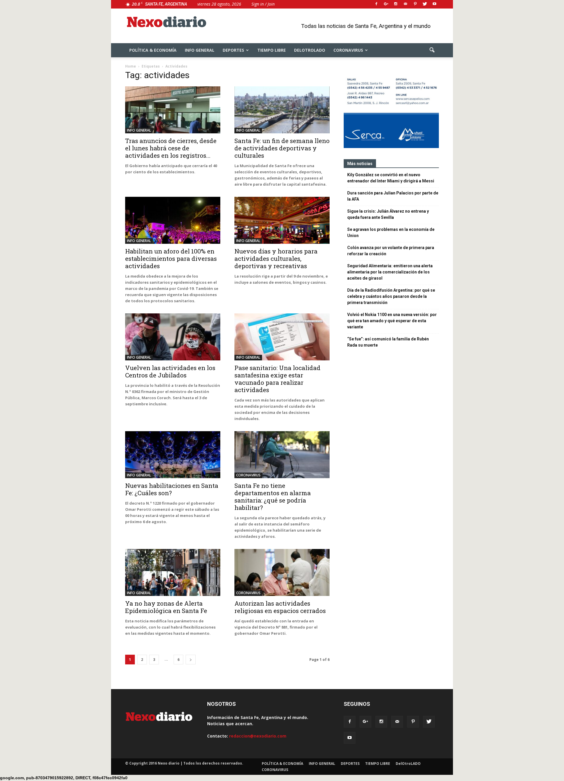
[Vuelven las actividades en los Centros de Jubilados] (172, 336)
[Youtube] (434, 4)
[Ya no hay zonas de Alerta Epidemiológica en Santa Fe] (172, 572)
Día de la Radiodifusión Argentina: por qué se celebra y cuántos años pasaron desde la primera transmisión (391, 296)
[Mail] (405, 4)
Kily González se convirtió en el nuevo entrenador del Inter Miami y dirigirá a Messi (390, 177)
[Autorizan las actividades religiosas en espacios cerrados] (282, 572)
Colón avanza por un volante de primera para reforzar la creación (390, 250)
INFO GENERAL (199, 50)
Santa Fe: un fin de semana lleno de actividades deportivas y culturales (282, 148)
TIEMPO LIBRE (271, 50)
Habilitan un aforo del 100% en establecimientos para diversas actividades (171, 258)
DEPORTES (233, 50)
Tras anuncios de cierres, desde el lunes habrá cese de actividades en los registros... (170, 148)
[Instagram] (395, 4)
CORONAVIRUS (348, 50)
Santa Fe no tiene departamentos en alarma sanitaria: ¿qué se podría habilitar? (272, 496)
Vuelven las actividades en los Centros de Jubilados (170, 371)
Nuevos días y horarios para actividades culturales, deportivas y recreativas (276, 258)
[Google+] (386, 4)
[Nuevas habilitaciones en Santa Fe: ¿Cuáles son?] (172, 454)
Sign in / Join (263, 4)
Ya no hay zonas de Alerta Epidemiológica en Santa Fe (166, 607)
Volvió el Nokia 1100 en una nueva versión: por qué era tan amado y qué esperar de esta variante (392, 320)
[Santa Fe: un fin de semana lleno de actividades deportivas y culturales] (282, 109)
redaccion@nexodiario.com (257, 736)
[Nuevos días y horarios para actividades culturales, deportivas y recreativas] (282, 220)
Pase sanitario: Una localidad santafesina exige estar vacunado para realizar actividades (277, 379)
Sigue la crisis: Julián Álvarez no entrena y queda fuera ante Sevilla (388, 214)
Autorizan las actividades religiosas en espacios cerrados (280, 607)
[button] (432, 50)
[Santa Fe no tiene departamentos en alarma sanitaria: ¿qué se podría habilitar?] (282, 454)
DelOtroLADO (309, 50)
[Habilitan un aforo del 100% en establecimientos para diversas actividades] (172, 220)
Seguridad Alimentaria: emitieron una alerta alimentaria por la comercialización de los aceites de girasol (390, 272)
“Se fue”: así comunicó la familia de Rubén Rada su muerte (388, 342)
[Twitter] (424, 4)
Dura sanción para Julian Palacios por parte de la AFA (392, 196)
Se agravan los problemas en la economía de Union (390, 232)
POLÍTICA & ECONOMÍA (153, 50)
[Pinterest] (415, 4)
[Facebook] (376, 4)
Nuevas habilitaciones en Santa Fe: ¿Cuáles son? (171, 489)
